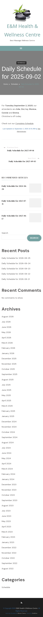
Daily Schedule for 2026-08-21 (16, 279)
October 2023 (8, 495)
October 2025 (8, 369)
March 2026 (7, 343)
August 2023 (8, 505)
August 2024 (8, 442)
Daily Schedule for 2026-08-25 (16, 258)
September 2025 (9, 374)
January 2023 (8, 542)
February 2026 (8, 348)
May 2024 (6, 458)
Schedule (21, 63)
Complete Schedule (24, 123)
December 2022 (9, 547)
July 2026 (6, 321)
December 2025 (9, 358)
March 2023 (7, 531)
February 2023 (8, 537)
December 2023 (9, 484)
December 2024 (9, 421)
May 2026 (6, 332)
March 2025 (7, 406)
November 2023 (9, 490)
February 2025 (8, 411)
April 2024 (6, 463)
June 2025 (6, 390)
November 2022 (9, 553)
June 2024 (6, 453)
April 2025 (6, 400)
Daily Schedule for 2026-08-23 (16, 268)
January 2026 (8, 353)
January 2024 (8, 479)
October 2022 (8, 558)
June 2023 (6, 516)
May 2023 (6, 521)
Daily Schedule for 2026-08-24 (16, 263)
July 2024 (6, 448)
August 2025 (8, 379)
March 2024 (7, 468)
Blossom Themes (22, 613)
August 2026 (8, 316)
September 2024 (9, 437)
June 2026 (6, 327)
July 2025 (6, 384)
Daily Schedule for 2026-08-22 (16, 273)
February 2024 (8, 474)
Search (5, 233)
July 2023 (6, 510)
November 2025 (9, 364)
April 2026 (6, 337)
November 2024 (9, 426)
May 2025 (6, 395)
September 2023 (9, 500)
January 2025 (8, 416)
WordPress (34, 613)
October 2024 (8, 432)
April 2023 (6, 526)
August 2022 (7, 568)
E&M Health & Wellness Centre (26, 608)
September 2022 (9, 563)
